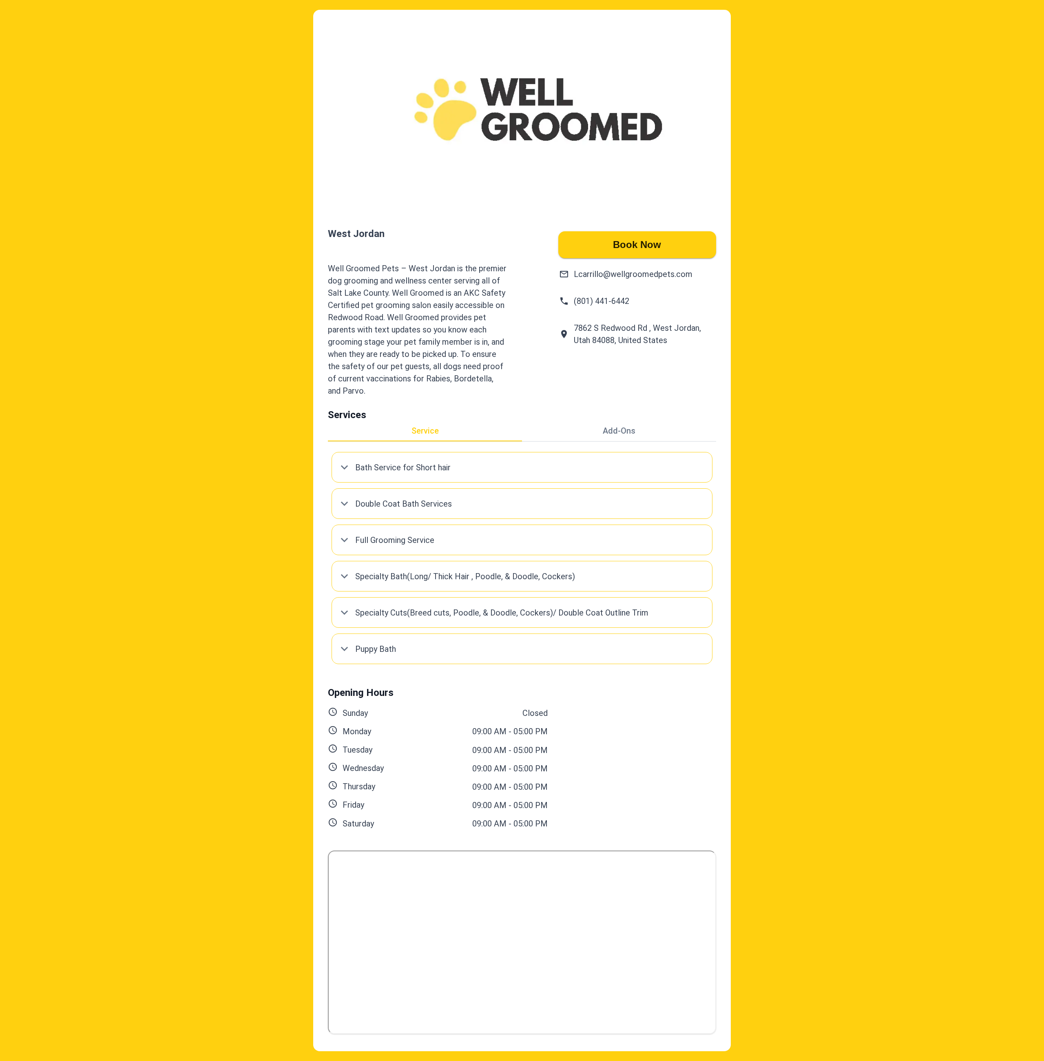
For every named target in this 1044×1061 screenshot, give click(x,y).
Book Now (637, 244)
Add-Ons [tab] (619, 431)
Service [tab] (425, 431)
